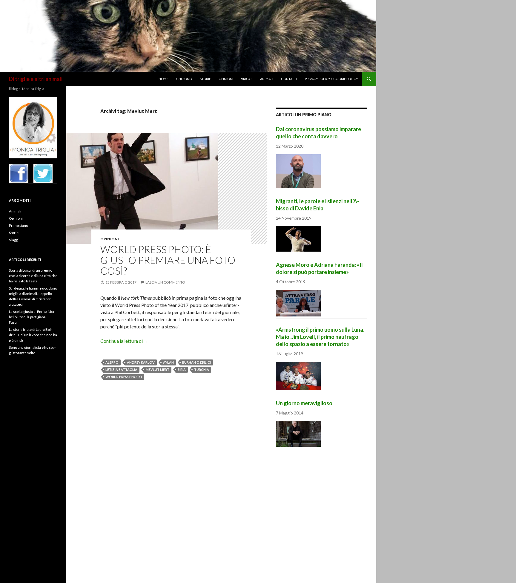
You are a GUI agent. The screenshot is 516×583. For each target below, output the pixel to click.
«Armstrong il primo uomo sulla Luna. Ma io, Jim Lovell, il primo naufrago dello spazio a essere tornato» (320, 336)
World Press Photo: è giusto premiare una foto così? (167, 260)
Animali (266, 79)
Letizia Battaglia (121, 369)
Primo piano (18, 225)
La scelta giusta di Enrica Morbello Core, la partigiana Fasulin (32, 317)
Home (163, 79)
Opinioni (226, 79)
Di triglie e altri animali (35, 79)
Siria (182, 369)
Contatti (289, 79)
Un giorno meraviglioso (304, 403)
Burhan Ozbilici (196, 362)
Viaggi (246, 79)
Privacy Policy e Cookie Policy (331, 79)
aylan (168, 362)
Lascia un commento (165, 282)
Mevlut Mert (157, 369)
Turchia (201, 369)
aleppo (112, 362)
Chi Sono (184, 79)
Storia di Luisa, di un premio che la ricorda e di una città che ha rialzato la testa (33, 275)
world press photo (123, 377)
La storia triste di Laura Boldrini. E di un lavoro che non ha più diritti (33, 334)
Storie (205, 79)
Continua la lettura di (124, 341)
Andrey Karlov (141, 362)
